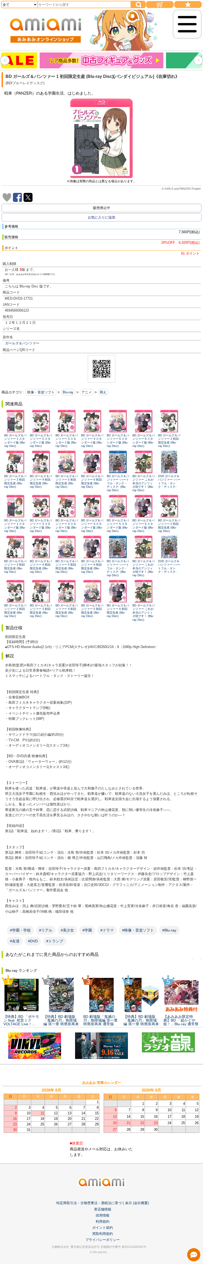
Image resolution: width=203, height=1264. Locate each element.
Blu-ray (68, 392)
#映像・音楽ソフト (138, 930)
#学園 (87, 930)
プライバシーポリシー (102, 1240)
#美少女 (67, 930)
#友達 (15, 941)
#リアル (45, 930)
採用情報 (102, 1215)
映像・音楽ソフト (41, 392)
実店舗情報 (102, 1209)
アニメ (86, 392)
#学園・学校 (20, 930)
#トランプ (54, 941)
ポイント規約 (102, 1228)
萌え (103, 392)
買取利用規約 (102, 1234)
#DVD (33, 941)
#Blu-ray (169, 930)
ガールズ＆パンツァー (22, 343)
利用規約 (102, 1221)
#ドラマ (107, 930)
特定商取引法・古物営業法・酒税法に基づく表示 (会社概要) (102, 1203)
